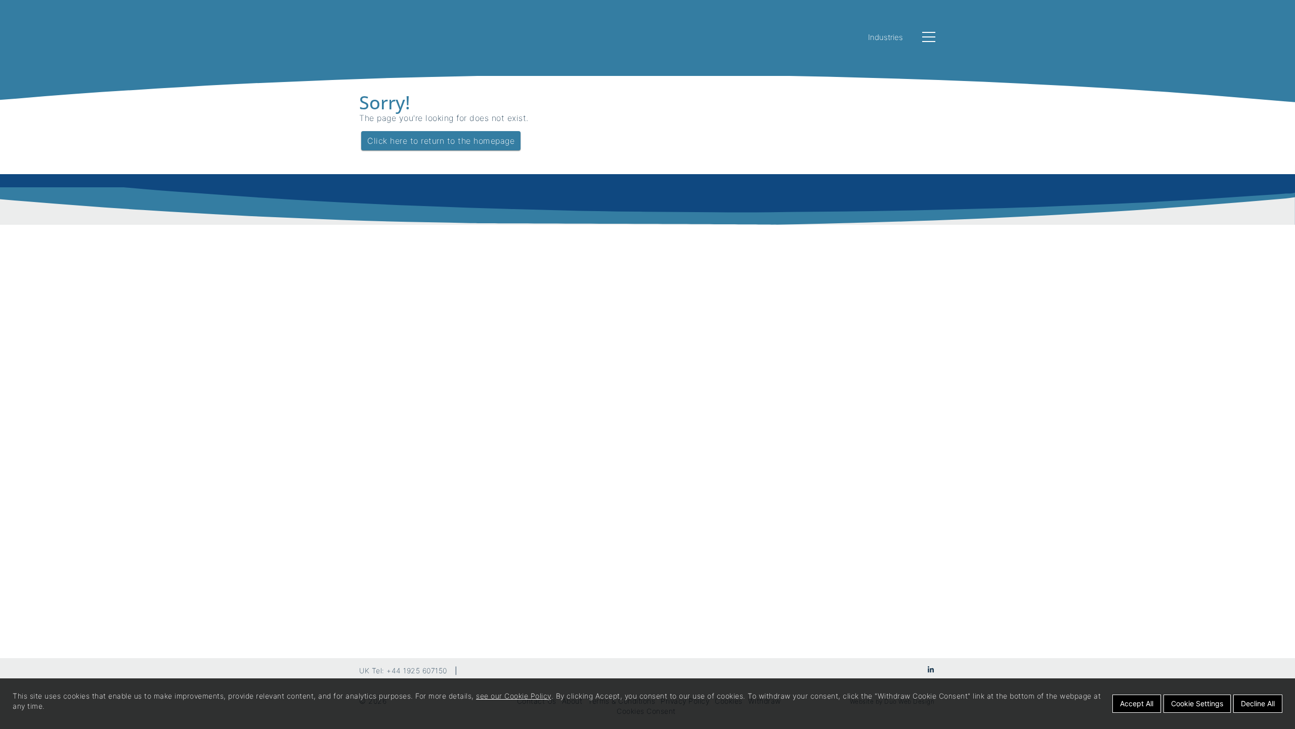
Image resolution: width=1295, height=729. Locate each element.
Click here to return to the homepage (440, 141)
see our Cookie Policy (513, 696)
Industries (885, 37)
